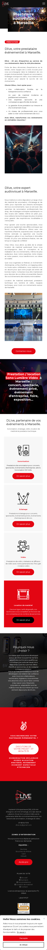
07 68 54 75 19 (23, 823)
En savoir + (21, 932)
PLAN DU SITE (23, 873)
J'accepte (23, 938)
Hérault (23, 856)
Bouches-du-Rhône (23, 851)
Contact (24, 887)
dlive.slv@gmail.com (24, 825)
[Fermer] (44, 918)
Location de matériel (24, 884)
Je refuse (23, 945)
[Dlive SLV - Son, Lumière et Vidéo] (5, 4)
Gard (23, 854)
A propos (24, 880)
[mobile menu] (44, 4)
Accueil (24, 878)
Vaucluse (23, 849)
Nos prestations (24, 882)
